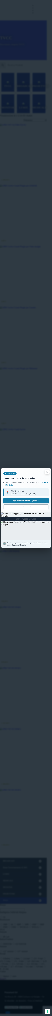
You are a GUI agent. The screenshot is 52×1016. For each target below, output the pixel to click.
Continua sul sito (26, 507)
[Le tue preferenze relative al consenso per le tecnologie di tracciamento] (47, 1011)
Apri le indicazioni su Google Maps (26, 501)
